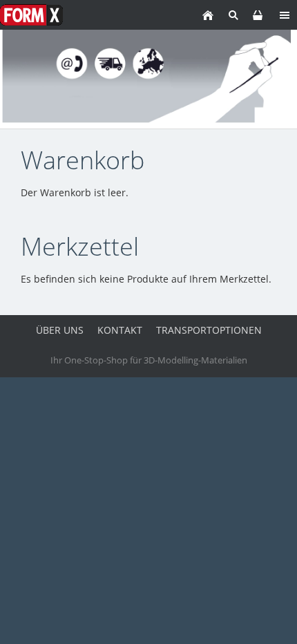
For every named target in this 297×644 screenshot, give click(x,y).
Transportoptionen (209, 330)
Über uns (60, 330)
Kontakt (119, 330)
